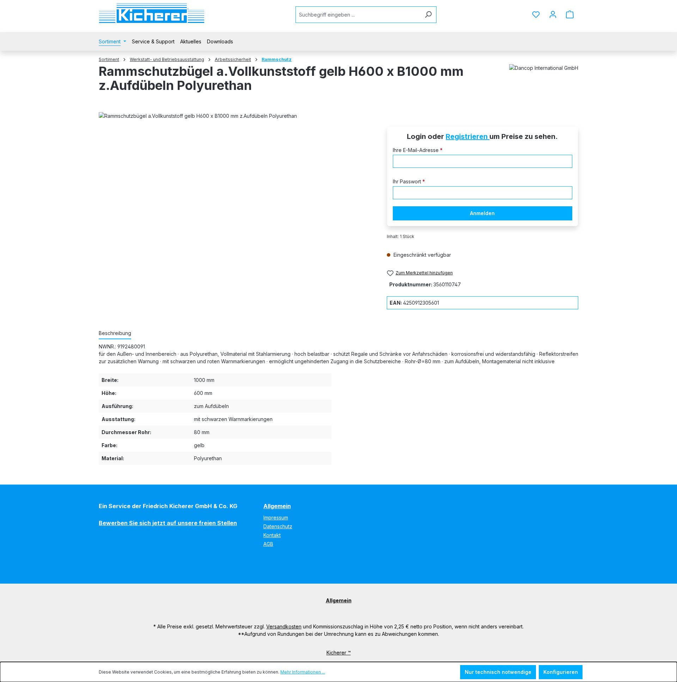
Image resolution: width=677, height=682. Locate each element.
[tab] (115, 333)
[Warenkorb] (569, 14)
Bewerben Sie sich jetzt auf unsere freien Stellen (168, 522)
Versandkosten (283, 626)
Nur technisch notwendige (498, 672)
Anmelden (482, 213)
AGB (268, 544)
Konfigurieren (560, 672)
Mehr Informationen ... (302, 672)
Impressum (275, 517)
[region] (236, 200)
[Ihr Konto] (552, 14)
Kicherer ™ (339, 653)
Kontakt (272, 535)
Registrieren (467, 136)
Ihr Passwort (409, 181)
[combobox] (357, 14)
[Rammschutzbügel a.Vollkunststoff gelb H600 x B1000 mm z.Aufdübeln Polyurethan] (235, 200)
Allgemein (277, 506)
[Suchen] (428, 14)
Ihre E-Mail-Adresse (418, 150)
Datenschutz (277, 526)
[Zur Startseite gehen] (152, 13)
